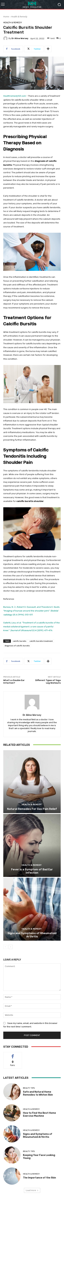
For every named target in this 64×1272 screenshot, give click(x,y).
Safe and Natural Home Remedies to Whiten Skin (38, 1093)
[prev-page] (5, 947)
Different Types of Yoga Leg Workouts (48, 681)
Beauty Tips (29, 1088)
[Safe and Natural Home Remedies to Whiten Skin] (12, 1091)
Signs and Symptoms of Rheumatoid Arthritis (32, 935)
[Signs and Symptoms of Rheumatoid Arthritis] (32, 909)
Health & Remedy (19, 16)
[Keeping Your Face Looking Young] (12, 1155)
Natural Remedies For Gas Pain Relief (32, 808)
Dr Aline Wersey (19, 38)
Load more (31, 1190)
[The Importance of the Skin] (12, 1176)
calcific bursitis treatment (41, 641)
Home (6, 16)
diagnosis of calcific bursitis (17, 645)
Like (13, 1054)
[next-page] (11, 947)
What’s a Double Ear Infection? (14, 681)
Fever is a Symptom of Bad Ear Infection (32, 871)
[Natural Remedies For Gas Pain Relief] (32, 781)
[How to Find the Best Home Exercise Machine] (12, 1112)
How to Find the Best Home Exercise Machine (39, 1114)
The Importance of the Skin (39, 1177)
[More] (48, 49)
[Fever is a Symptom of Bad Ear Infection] (32, 845)
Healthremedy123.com (14, 96)
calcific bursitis (19, 641)
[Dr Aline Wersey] (6, 38)
